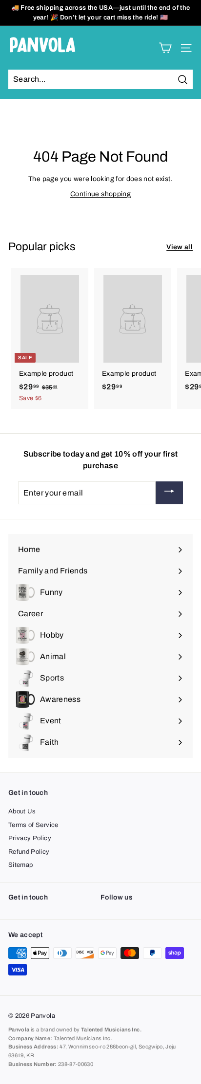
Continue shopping (100, 194)
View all (179, 247)
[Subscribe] (169, 492)
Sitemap (20, 865)
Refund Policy (29, 851)
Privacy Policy (29, 838)
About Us (22, 811)
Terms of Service (33, 825)
